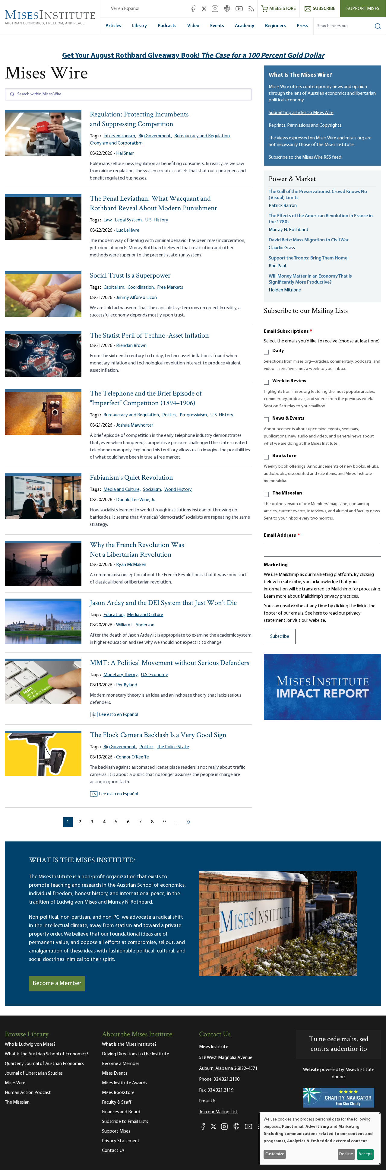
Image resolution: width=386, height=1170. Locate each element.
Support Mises (362, 8)
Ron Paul (277, 266)
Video (193, 26)
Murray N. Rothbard (288, 229)
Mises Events (114, 1073)
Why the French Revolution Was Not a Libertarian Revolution (137, 550)
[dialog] (319, 1138)
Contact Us (113, 1150)
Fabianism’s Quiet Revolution (131, 478)
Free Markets (170, 287)
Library (139, 26)
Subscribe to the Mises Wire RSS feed (305, 157)
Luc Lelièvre (127, 230)
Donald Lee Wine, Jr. (135, 500)
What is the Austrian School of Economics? (46, 1054)
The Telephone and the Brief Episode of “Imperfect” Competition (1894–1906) (146, 399)
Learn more (275, 596)
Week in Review (289, 381)
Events (217, 26)
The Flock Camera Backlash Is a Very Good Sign (158, 735)
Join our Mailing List (218, 1112)
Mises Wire (15, 1083)
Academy (244, 26)
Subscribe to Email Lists (125, 1121)
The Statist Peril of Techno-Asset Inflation (149, 336)
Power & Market (292, 179)
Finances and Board (121, 1112)
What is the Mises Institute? (129, 1044)
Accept (365, 1154)
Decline (346, 1154)
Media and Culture (145, 614)
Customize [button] (274, 1154)
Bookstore (284, 455)
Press (302, 26)
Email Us (207, 1101)
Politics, (169, 415)
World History (178, 489)
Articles (113, 26)
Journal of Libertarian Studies (34, 1073)
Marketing (276, 565)
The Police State (173, 747)
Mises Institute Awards (124, 1083)
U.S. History (156, 220)
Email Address (282, 535)
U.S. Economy (154, 674)
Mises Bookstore (118, 1092)
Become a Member (57, 984)
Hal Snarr (125, 153)
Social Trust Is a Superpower (130, 276)
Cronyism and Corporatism (116, 143)
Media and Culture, (122, 489)
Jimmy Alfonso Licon (136, 297)
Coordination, (141, 287)
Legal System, (129, 220)
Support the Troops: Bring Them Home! (309, 258)
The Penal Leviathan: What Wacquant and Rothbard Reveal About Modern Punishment (153, 204)
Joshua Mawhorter (134, 425)
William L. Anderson (135, 625)
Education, (114, 614)
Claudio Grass (282, 248)
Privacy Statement (121, 1141)
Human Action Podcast (28, 1092)
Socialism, (152, 489)
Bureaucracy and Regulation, (202, 136)
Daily (278, 350)
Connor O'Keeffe (132, 757)
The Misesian (287, 493)
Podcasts (167, 26)
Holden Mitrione (285, 290)
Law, (107, 220)
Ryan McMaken (131, 564)
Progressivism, (194, 415)
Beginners (275, 26)
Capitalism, (114, 287)
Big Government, (155, 136)
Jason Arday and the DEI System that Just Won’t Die (163, 603)
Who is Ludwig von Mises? (30, 1044)
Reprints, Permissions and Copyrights (305, 125)
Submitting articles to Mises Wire (301, 112)
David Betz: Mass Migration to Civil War (309, 240)
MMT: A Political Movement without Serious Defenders (169, 663)
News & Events (288, 418)
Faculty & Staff (116, 1102)
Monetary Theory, (120, 674)
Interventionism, (119, 136)
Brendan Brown (131, 345)
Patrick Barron (283, 205)
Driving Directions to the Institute (135, 1054)
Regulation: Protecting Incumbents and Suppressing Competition (139, 120)
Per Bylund (126, 685)
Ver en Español (125, 8)
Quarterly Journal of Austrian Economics (44, 1063)
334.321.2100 (226, 1079)
